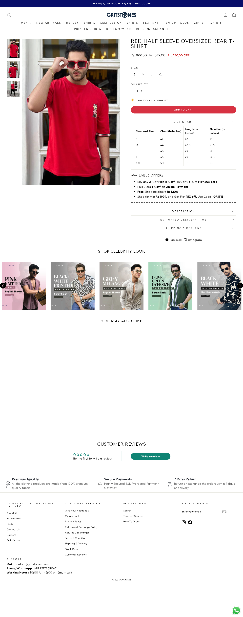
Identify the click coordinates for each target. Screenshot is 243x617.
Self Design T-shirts (119, 22)
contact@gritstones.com (31, 564)
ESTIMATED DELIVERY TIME (183, 219)
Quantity (139, 84)
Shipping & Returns (183, 228)
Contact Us (13, 529)
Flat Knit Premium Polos (166, 22)
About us (12, 512)
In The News (14, 518)
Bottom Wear (118, 28)
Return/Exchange (152, 28)
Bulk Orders (13, 540)
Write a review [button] (150, 456)
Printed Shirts (87, 28)
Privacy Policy (73, 521)
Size (134, 67)
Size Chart (184, 121)
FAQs (10, 524)
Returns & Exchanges (77, 532)
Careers (11, 534)
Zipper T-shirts (208, 22)
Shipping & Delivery (76, 543)
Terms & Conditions (76, 538)
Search (127, 510)
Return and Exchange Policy (81, 527)
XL (160, 74)
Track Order (72, 549)
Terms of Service (133, 516)
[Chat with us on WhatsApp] (236, 611)
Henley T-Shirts (80, 22)
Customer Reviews (75, 554)
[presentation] (3, 286)
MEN (25, 22)
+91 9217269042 (45, 568)
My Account (72, 516)
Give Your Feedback (77, 510)
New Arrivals (48, 22)
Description (183, 211)
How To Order (131, 521)
